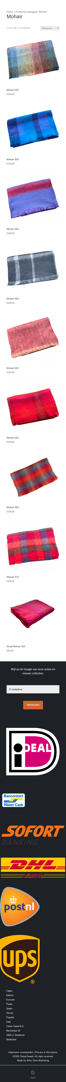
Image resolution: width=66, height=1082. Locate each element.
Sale (8, 1022)
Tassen (9, 1013)
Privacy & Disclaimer (46, 1052)
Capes (9, 991)
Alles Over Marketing (38, 1060)
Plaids (9, 1004)
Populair (10, 1017)
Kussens (10, 999)
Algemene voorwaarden (20, 1052)
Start (33, 1077)
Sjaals (9, 1008)
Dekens (10, 995)
